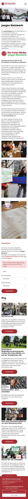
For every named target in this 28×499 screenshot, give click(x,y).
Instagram (9, 258)
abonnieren (9, 291)
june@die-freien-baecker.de (12, 256)
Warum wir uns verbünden (11, 459)
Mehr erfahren (5, 484)
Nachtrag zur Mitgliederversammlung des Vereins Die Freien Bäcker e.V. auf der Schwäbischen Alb (13, 352)
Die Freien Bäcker (6, 275)
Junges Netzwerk (5, 282)
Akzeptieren (14, 495)
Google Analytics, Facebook (14, 487)
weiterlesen (9, 331)
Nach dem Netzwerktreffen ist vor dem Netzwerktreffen (13, 422)
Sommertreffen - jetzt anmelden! (10, 391)
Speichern (14, 491)
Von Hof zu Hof (7, 316)
